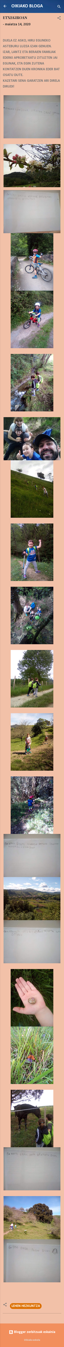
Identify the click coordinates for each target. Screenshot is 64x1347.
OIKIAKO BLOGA (27, 6)
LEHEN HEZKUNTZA (26, 1306)
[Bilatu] (59, 7)
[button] (59, 18)
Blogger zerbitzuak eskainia (34, 1332)
